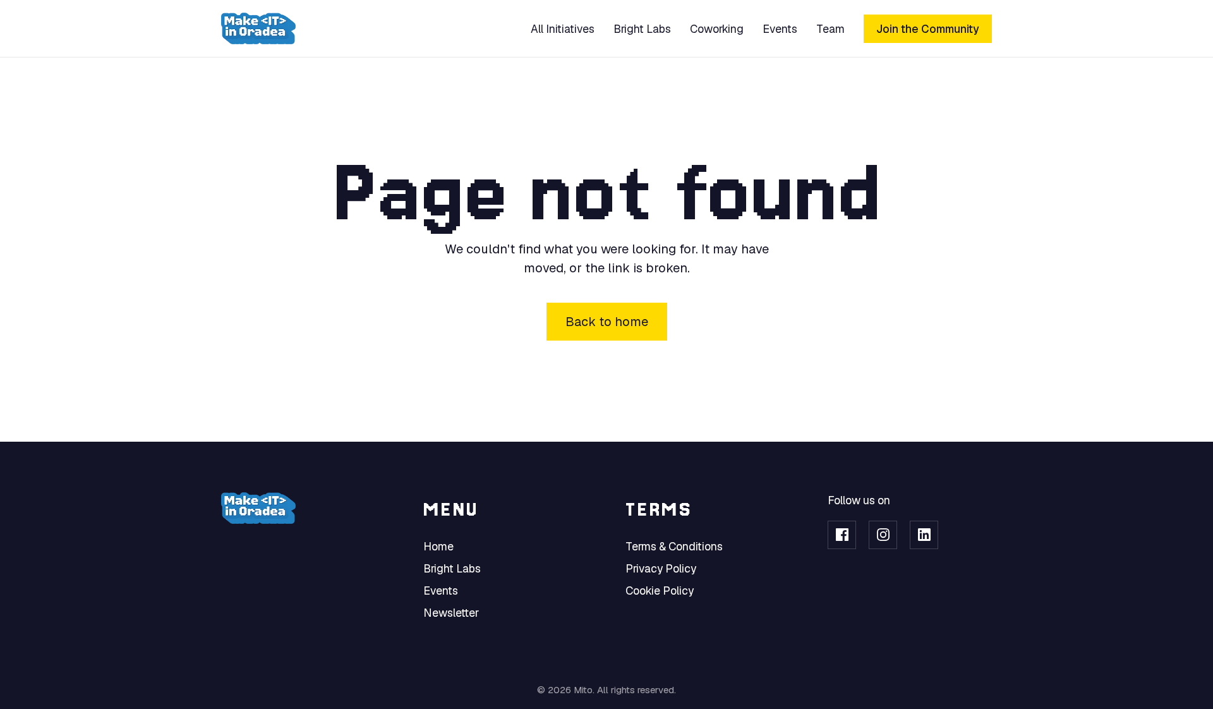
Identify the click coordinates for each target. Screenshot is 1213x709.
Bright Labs (642, 28)
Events (780, 28)
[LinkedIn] (924, 535)
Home (438, 546)
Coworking (717, 28)
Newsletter (451, 612)
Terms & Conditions (674, 546)
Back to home (606, 321)
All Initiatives (562, 28)
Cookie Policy (659, 590)
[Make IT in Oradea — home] (258, 28)
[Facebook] (842, 535)
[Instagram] (883, 535)
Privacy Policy (660, 568)
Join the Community (927, 28)
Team (830, 28)
